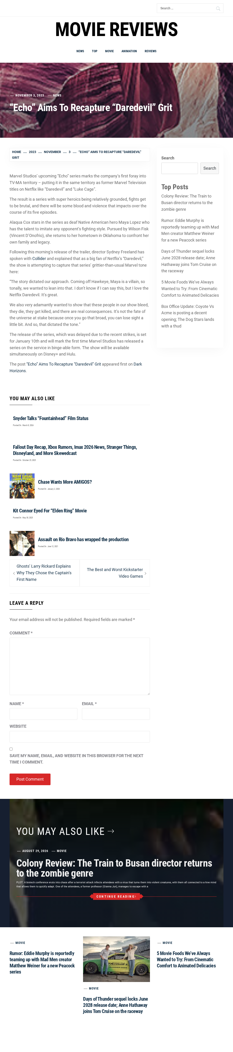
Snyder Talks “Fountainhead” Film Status (50, 418)
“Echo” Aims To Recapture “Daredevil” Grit (63, 364)
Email (89, 703)
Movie (109, 51)
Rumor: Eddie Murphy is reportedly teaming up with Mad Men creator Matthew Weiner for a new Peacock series (190, 230)
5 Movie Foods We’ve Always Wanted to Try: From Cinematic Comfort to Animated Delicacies (190, 289)
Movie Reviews (116, 29)
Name (17, 703)
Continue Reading (115, 896)
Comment (21, 633)
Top (94, 51)
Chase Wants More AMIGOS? (65, 482)
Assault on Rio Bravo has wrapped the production (83, 539)
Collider (39, 258)
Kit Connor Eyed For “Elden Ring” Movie (50, 511)
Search (167, 158)
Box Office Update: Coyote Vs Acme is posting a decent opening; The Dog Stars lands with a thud (187, 316)
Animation (129, 51)
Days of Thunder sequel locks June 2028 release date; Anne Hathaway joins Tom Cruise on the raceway (188, 261)
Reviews (151, 51)
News (80, 51)
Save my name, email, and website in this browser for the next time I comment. (76, 759)
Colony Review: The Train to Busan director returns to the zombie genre (187, 203)
